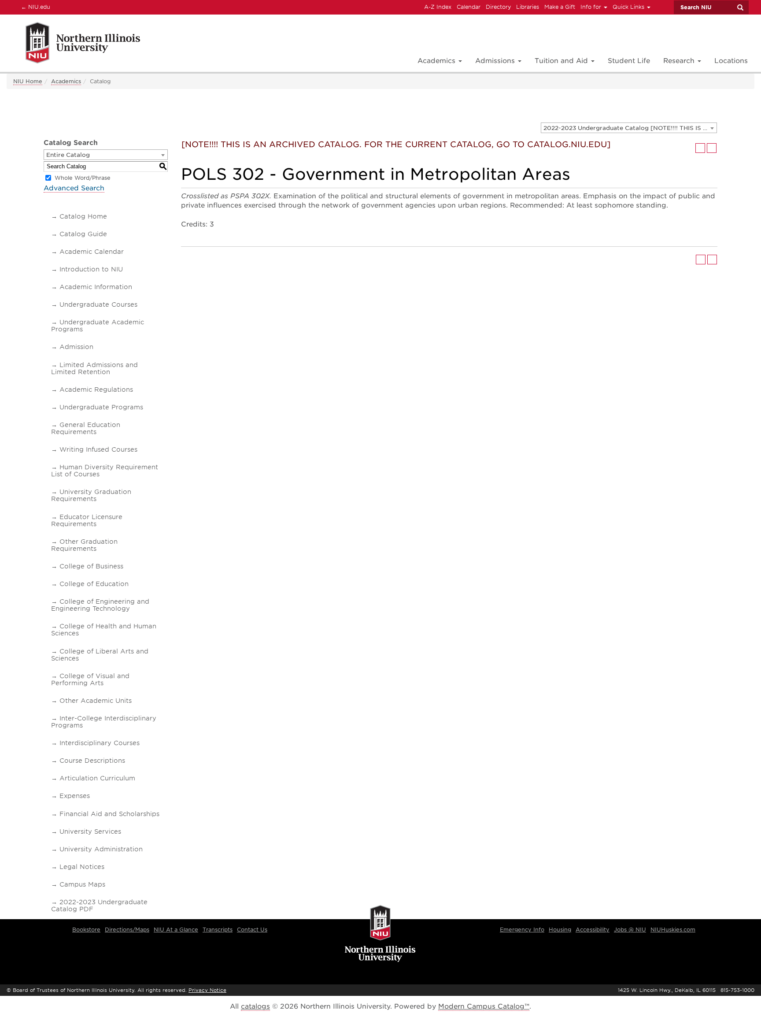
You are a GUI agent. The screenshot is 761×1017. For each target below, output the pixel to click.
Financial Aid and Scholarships (109, 813)
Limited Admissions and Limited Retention (94, 368)
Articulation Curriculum (97, 778)
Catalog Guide (83, 234)
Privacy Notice (207, 990)
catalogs (255, 1006)
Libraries (527, 7)
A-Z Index (437, 7)
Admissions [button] (496, 61)
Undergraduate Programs (101, 407)
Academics (66, 81)
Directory (498, 7)
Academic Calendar (91, 251)
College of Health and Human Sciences (103, 630)
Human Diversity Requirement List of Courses (104, 471)
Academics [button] (437, 61)
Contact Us (252, 929)
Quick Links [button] (629, 7)
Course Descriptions (92, 760)
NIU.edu (34, 6)
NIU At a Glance (176, 929)
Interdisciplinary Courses (99, 742)
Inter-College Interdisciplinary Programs (103, 722)
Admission (76, 346)
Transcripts (218, 929)
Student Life (629, 61)
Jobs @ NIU (630, 929)
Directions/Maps (127, 929)
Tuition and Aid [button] (562, 61)
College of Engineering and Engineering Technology (100, 605)
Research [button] (680, 61)
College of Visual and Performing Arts (90, 679)
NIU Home (27, 81)
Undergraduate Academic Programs (97, 326)
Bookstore (86, 929)
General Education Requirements (85, 428)
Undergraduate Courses (98, 304)
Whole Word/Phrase (83, 177)
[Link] (73, 44)
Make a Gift (559, 7)
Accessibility (593, 929)
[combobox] (629, 127)
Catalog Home (83, 216)
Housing (560, 929)
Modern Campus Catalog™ (483, 1006)
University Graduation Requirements (91, 495)
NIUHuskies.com (672, 929)
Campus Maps (82, 884)
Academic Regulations (96, 389)
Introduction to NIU (91, 269)
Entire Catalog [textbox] (68, 155)
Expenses (74, 795)
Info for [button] (591, 7)
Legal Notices (81, 866)
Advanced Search (74, 188)
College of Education (94, 583)
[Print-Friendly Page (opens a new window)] (700, 148)
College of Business (91, 566)
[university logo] (380, 934)
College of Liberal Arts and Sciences (99, 655)
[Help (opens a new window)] (712, 148)
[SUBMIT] (739, 7)
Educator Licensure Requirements (86, 520)
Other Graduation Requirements (84, 545)
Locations (731, 61)
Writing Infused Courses (98, 449)
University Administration (101, 849)
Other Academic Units (95, 700)
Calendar (468, 7)
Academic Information (95, 286)
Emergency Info (522, 929)
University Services (90, 831)
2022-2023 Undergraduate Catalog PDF (99, 905)
